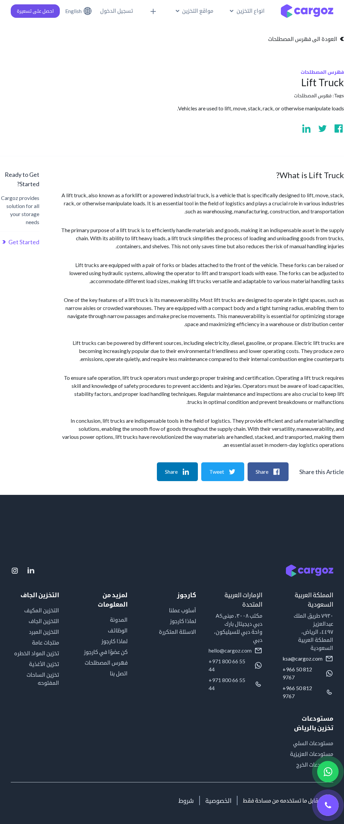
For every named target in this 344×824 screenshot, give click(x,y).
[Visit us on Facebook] (338, 128)
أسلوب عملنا (182, 610)
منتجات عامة (45, 642)
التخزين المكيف (41, 610)
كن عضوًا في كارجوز (106, 652)
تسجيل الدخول (116, 10)
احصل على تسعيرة (35, 11)
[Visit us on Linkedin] (306, 128)
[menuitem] (194, 10)
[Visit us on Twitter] (322, 128)
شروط (186, 800)
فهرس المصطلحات (313, 95)
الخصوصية (218, 800)
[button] (247, 10)
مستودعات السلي (313, 743)
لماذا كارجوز (183, 621)
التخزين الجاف (44, 621)
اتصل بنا (119, 673)
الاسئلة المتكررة (177, 631)
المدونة (119, 619)
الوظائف (118, 630)
